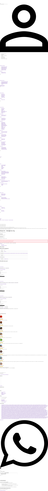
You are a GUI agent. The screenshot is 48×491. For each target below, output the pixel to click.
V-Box (1, 156)
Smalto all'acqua (38, 416)
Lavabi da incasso (26, 409)
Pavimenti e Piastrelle (2, 65)
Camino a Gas (3, 207)
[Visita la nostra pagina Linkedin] (2, 381)
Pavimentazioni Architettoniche (31, 410)
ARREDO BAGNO (39, 405)
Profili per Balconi (3, 176)
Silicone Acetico (3, 173)
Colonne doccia (24, 406)
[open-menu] (0, 3)
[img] (2, 223)
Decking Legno (3, 99)
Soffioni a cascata (44, 416)
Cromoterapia (2, 129)
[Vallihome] (2, 3)
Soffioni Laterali (3, 127)
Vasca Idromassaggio (3, 144)
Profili (0, 175)
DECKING (36, 406)
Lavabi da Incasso (3, 119)
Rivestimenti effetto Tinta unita (31, 415)
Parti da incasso (26, 410)
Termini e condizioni (3, 393)
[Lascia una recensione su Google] (2, 384)
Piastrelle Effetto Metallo (17, 411)
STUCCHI (27, 417)
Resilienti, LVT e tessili (6, 414)
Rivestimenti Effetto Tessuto (25, 415)
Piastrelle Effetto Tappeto (39, 411)
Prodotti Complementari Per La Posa (13, 413)
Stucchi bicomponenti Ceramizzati (5, 172)
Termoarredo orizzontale (4, 149)
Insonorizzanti (39, 408)
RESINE (20, 414)
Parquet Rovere (19, 410)
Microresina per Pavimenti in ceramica (5, 198)
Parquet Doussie (3, 95)
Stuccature (24, 417)
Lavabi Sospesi (29, 409)
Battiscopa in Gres (3, 72)
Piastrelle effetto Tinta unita (4, 412)
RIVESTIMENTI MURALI (44, 415)
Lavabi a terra (17, 409)
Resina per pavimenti (11, 414)
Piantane (2, 112)
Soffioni (2, 126)
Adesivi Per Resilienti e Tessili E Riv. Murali (17, 405)
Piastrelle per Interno (3, 69)
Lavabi (15, 409)
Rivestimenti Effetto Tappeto (18, 415)
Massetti (2, 168)
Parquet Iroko (6, 410)
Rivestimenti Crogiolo (29, 414)
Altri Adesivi (23, 405)
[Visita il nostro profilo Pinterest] (2, 382)
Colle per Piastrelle (16, 406)
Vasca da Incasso (3, 143)
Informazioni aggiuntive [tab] (4, 245)
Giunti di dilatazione (8, 408)
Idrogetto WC (20, 408)
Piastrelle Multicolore (10, 412)
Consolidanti (2, 167)
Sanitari (1, 137)
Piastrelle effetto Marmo (4, 67)
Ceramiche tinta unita (5, 406)
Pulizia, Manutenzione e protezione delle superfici (40, 413)
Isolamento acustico (9, 409)
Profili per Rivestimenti (4, 177)
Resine (1, 196)
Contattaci (2, 394)
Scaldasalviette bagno (3, 416)
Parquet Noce (2, 94)
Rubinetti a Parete (3, 123)
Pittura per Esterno (3, 194)
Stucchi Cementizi (34, 417)
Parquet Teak (2, 96)
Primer (2, 166)
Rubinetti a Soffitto (3, 124)
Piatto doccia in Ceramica (4, 132)
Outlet (0, 218)
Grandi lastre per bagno (13, 408)
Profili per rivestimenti (26, 413)
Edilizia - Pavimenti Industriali (20, 407)
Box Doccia (1, 133)
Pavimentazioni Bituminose (38, 410)
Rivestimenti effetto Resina (4, 83)
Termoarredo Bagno (3, 147)
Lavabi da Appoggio (3, 118)
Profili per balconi (22, 413)
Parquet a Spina (3, 97)
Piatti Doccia (1, 130)
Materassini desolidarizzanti (38, 409)
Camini (1, 206)
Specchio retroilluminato (19, 417)
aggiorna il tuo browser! (3, 490)
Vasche (1, 140)
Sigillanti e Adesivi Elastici (22, 416)
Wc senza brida (17, 418)
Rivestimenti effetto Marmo (4, 82)
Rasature (2, 414)
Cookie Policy (3, 400)
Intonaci (6, 409)
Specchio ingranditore (13, 417)
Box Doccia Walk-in (3, 134)
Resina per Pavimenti (3, 197)
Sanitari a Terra (3, 139)
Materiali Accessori (43, 409)
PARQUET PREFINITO (14, 410)
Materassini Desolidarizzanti (4, 181)
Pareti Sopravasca (3, 136)
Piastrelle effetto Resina (4, 68)
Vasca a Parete (3, 142)
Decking (1, 98)
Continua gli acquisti (3, 473)
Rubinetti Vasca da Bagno (4, 125)
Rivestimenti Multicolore (38, 415)
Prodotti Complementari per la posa (5, 413)
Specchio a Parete (3, 115)
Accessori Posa (1, 182)
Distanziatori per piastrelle (10, 407)
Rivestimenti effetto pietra (6, 415)
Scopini (2, 110)
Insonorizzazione (3, 409)
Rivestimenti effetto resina (12, 415)
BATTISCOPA (43, 405)
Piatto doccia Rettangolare (4, 131)
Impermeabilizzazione (2, 179)
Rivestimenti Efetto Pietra (42, 414)
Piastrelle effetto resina (34, 411)
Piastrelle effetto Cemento (4, 66)
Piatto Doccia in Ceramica (37, 412)
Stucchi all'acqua (30, 417)
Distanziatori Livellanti (4, 407)
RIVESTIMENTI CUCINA (35, 414)
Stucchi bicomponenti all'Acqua (4, 171)
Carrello (2, 392)
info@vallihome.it (6, 374)
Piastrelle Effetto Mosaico (23, 411)
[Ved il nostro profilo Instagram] (2, 379)
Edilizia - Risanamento (26, 407)
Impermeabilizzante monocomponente (26, 408)
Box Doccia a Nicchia (3, 135)
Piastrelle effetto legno (6, 411)
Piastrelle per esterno (14, 412)
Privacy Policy (3, 399)
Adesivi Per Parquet (9, 405)
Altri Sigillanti (32, 405)
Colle (0, 163)
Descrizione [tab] (2, 244)
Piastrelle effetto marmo (12, 411)
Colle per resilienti (20, 406)
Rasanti (46, 413)
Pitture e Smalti (1, 192)
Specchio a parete (9, 417)
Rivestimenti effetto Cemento (4, 81)
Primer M (5, 251)
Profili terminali (31, 413)
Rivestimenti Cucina (2, 85)
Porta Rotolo (2, 109)
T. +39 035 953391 (2, 374)
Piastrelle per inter (19, 412)
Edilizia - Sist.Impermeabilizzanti (33, 407)
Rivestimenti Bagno (2, 80)
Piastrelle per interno (23, 412)
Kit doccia (13, 409)
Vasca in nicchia (7, 418)
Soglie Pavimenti (3, 178)
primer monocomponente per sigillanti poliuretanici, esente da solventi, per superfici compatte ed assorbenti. (16, 253)
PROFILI (19, 413)
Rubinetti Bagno (3, 122)
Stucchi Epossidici (43, 417)
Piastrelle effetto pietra (28, 411)
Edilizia (13, 407)
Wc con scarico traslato (12, 418)
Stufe (0, 209)
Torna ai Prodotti (7, 472)
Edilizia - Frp (15, 407)
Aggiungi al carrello (2, 276)
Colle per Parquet (3, 165)
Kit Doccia (2, 128)
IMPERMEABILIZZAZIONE (34, 408)
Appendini (35, 405)
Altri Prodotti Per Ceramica (28, 405)
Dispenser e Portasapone (4, 111)
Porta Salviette (3, 108)
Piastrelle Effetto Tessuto (45, 411)
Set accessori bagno (12, 416)
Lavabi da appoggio (21, 409)
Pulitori (33, 413)
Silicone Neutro (3, 174)
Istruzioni (1, 243)
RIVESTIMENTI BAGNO (24, 414)
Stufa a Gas (2, 210)
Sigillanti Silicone (27, 416)
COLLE (9, 406)
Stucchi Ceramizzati (38, 417)
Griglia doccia (17, 408)
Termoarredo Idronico (3, 148)
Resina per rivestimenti (16, 414)
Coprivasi (30, 406)
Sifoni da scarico (17, 416)
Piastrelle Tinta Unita (28, 412)
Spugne (2, 184)
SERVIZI (9, 416)
